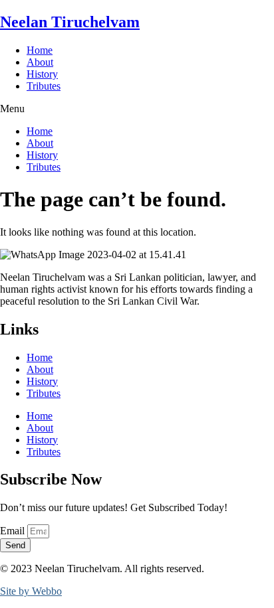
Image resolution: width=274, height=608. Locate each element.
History (42, 74)
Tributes (44, 86)
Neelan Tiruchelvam (70, 22)
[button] (137, 109)
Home (40, 50)
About (40, 62)
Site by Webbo (31, 591)
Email (13, 530)
